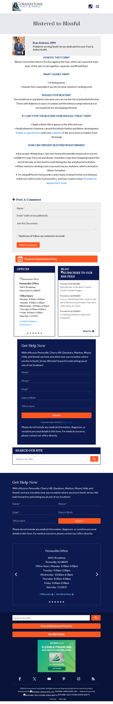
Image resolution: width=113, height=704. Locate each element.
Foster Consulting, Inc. (66, 691)
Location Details (28, 321)
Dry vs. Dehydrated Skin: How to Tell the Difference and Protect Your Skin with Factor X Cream (78, 302)
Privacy (64, 422)
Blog (65, 269)
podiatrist (57, 132)
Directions (25, 324)
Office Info (45, 594)
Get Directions (63, 594)
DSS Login (62, 699)
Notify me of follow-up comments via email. (41, 235)
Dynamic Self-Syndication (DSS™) (73, 695)
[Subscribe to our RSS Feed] (78, 276)
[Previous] (16, 574)
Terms (70, 422)
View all (87, 331)
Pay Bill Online (56, 634)
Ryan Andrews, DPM (44, 42)
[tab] (27, 333)
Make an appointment (29, 132)
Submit (56, 415)
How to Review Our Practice (56, 626)
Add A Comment (28, 244)
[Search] (94, 459)
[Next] (97, 574)
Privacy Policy (88, 688)
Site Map (53, 699)
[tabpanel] (34, 301)
